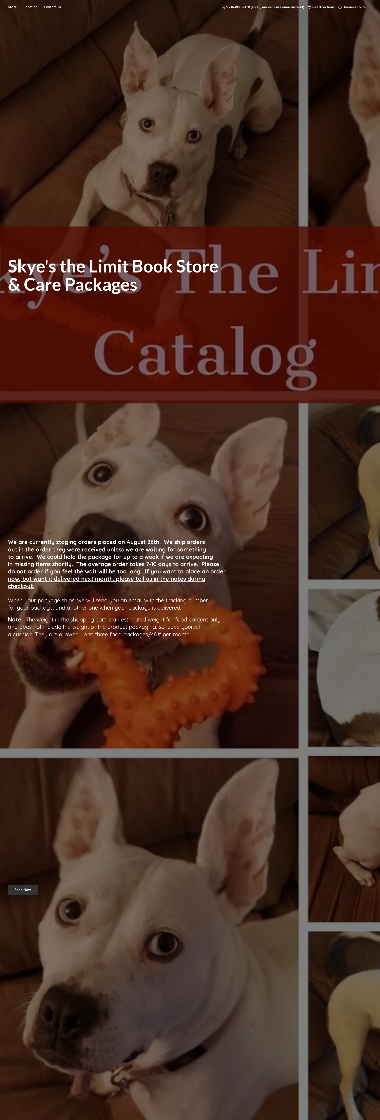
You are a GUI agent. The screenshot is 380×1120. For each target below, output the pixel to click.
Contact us (52, 7)
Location (30, 7)
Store (12, 7)
